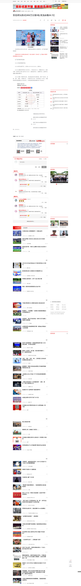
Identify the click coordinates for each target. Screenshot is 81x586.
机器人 (29, 363)
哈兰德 (33, 355)
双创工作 (28, 347)
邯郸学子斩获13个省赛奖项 (29, 469)
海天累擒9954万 (23, 146)
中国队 (31, 449)
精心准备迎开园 (26, 421)
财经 (25, 1)
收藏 (48, 20)
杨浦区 (31, 466)
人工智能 (30, 323)
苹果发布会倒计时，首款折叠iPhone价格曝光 (33, 508)
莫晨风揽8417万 (34, 146)
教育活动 (30, 426)
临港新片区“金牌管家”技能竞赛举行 (31, 389)
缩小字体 (40, 20)
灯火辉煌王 (21, 190)
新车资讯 (30, 567)
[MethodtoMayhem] (16, 180)
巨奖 (29, 378)
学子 (31, 402)
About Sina (64, 304)
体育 (21, 1)
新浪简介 (52, 304)
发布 (44, 167)
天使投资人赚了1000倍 (28, 477)
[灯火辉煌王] (16, 191)
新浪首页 (14, 1)
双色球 (22, 136)
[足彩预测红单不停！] (40, 6)
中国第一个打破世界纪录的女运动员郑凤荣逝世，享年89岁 (64, 28)
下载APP (40, 143)
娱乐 (28, 1)
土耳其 (29, 544)
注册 (59, 1)
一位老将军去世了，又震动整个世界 (31, 539)
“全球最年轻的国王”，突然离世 (30, 516)
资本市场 (32, 291)
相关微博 (25, 227)
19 (43, 158)
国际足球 (30, 355)
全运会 (28, 449)
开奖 (19, 136)
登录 (36, 167)
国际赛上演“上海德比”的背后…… (30, 429)
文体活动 (28, 497)
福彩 (17, 136)
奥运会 (35, 528)
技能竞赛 (30, 394)
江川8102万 (39, 146)
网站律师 (57, 309)
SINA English (64, 309)
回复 (46, 176)
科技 (31, 1)
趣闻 (27, 267)
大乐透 (33, 235)
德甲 (28, 307)
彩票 (26, 11)
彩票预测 (30, 235)
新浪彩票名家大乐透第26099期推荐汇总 (32, 271)
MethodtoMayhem (22, 179)
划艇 (28, 283)
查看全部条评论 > (30, 221)
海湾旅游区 (29, 331)
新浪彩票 (24, 20)
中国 (32, 331)
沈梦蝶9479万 (28, 146)
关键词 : (14, 136)
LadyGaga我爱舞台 (23, 199)
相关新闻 (17, 227)
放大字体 (44, 20)
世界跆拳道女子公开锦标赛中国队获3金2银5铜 (34, 445)
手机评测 (30, 513)
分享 (59, 20)
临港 (32, 394)
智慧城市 (28, 291)
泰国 (33, 583)
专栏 (41, 1)
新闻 (18, 1)
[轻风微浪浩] (16, 175)
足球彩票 (30, 307)
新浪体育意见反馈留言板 (56, 301)
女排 (28, 583)
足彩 (29, 251)
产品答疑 (52, 309)
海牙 (32, 544)
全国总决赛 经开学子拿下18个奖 (30, 397)
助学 (29, 505)
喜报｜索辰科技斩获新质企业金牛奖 (31, 286)
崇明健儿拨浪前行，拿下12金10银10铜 (32, 278)
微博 (51, 20)
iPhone (36, 513)
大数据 (31, 347)
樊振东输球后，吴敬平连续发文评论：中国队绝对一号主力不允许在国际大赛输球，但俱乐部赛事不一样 (34, 557)
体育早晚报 (29, 243)
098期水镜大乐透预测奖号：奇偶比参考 (32, 231)
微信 (55, 20)
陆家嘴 (29, 386)
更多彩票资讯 (19, 140)
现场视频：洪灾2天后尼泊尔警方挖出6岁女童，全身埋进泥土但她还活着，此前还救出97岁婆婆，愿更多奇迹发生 (34, 572)
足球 (29, 434)
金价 (29, 267)
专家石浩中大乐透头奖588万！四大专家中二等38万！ (27, 54)
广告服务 (57, 304)
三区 (32, 386)
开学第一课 (32, 497)
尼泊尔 (31, 575)
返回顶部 (70, 570)
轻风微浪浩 (21, 174)
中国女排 (32, 528)
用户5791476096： (24, 184)
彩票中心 (29, 11)
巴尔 (33, 544)
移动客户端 (64, 1)
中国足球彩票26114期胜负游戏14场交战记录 (33, 303)
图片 (37, 1)
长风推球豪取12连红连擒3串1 (25, 143)
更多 (44, 1)
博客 (34, 1)
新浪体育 (22, 11)
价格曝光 (33, 513)
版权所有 (62, 313)
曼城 (35, 355)
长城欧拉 (33, 567)
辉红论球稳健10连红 (34, 143)
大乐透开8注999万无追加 (35, 147)
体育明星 (28, 528)
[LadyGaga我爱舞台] (16, 200)
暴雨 (29, 575)
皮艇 (29, 283)
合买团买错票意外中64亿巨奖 (25, 147)
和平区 (33, 505)
